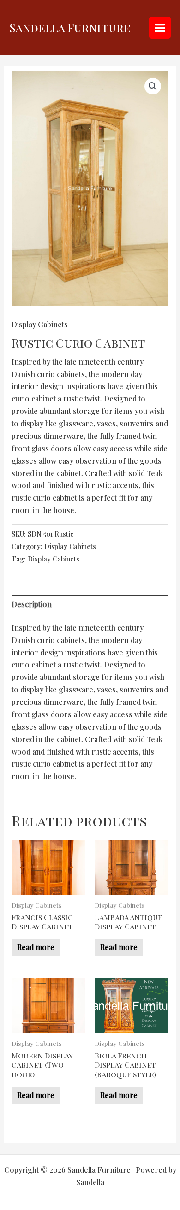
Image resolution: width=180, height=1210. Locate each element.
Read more (35, 947)
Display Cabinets (40, 324)
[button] (152, 86)
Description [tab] (32, 604)
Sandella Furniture (70, 27)
